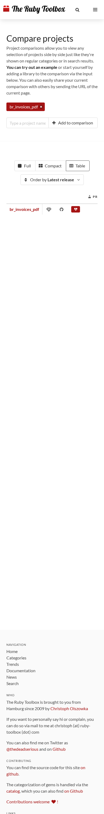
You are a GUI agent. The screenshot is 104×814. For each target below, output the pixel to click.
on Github (73, 790)
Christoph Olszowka (69, 708)
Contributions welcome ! (32, 801)
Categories (16, 657)
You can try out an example (31, 67)
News (11, 676)
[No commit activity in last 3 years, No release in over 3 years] (75, 210)
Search (12, 683)
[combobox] (27, 122)
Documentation (20, 670)
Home (12, 651)
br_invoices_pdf (24, 209)
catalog (13, 790)
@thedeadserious (22, 749)
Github (59, 749)
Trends (12, 664)
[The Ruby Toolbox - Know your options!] (34, 9)
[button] (77, 9)
